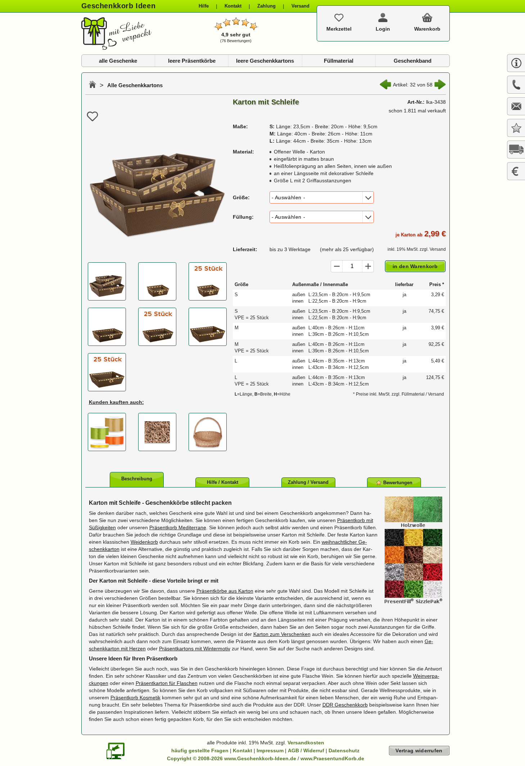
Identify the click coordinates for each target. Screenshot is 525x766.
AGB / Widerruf (306, 750)
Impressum (270, 750)
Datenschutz (344, 750)
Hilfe (204, 6)
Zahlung (266, 6)
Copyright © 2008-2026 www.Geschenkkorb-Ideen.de (231, 758)
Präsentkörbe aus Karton (224, 591)
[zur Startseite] (116, 48)
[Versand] (516, 150)
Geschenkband (412, 61)
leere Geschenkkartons (265, 61)
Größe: (241, 197)
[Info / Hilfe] (516, 63)
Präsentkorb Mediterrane (177, 527)
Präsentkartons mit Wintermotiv (194, 648)
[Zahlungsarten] (516, 171)
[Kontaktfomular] (516, 106)
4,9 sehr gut (236, 37)
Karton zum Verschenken (282, 634)
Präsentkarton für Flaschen (167, 683)
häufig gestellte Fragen (199, 750)
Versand (300, 6)
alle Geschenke (118, 61)
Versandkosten (306, 742)
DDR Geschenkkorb (345, 705)
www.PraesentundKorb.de (332, 758)
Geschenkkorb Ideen (118, 6)
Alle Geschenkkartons (135, 85)
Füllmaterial (338, 61)
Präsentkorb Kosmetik (135, 697)
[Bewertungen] (516, 128)
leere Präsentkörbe (192, 61)
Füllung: (243, 217)
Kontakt (233, 6)
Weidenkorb (144, 542)
